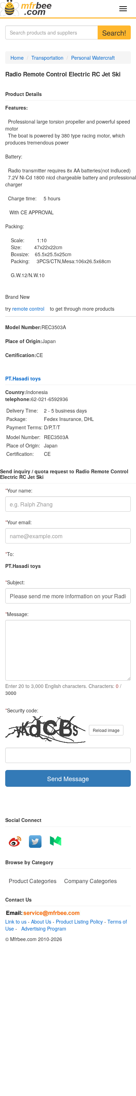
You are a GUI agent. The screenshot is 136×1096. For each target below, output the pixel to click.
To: (9, 553)
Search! (114, 33)
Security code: (21, 710)
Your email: (18, 522)
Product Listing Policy (79, 921)
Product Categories (32, 881)
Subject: (15, 582)
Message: (17, 613)
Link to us (16, 921)
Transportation (47, 57)
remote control (28, 308)
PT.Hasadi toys (23, 378)
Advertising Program (42, 928)
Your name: (18, 490)
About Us (41, 921)
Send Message (68, 778)
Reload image (106, 730)
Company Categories (90, 881)
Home (17, 57)
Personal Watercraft (93, 57)
